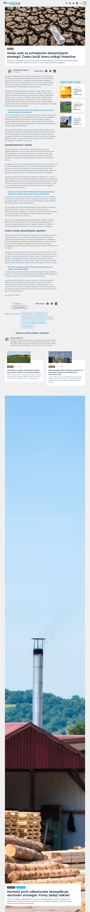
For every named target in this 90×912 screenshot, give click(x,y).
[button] (66, 3)
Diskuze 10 (19, 303)
